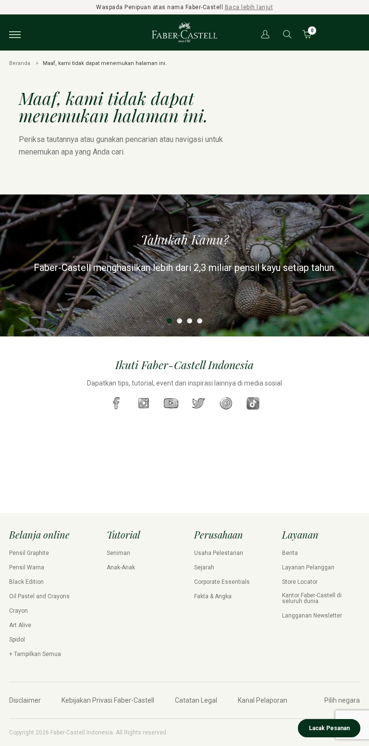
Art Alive (20, 625)
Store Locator (300, 582)
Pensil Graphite (29, 553)
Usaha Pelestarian (218, 553)
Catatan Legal (196, 700)
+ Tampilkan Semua (35, 654)
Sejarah (204, 567)
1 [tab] (169, 320)
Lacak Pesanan (329, 728)
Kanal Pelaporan (262, 700)
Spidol (17, 640)
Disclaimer (25, 700)
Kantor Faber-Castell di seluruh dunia (312, 598)
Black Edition (26, 582)
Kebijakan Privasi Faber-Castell (108, 700)
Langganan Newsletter (312, 615)
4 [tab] (199, 320)
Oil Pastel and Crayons (39, 596)
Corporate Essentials (222, 582)
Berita (290, 553)
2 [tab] (179, 320)
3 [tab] (189, 320)
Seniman (118, 553)
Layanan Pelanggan (308, 567)
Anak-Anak (121, 567)
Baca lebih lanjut (249, 7)
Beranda (19, 63)
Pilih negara (342, 700)
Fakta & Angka (213, 596)
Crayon (18, 611)
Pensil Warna (26, 567)
